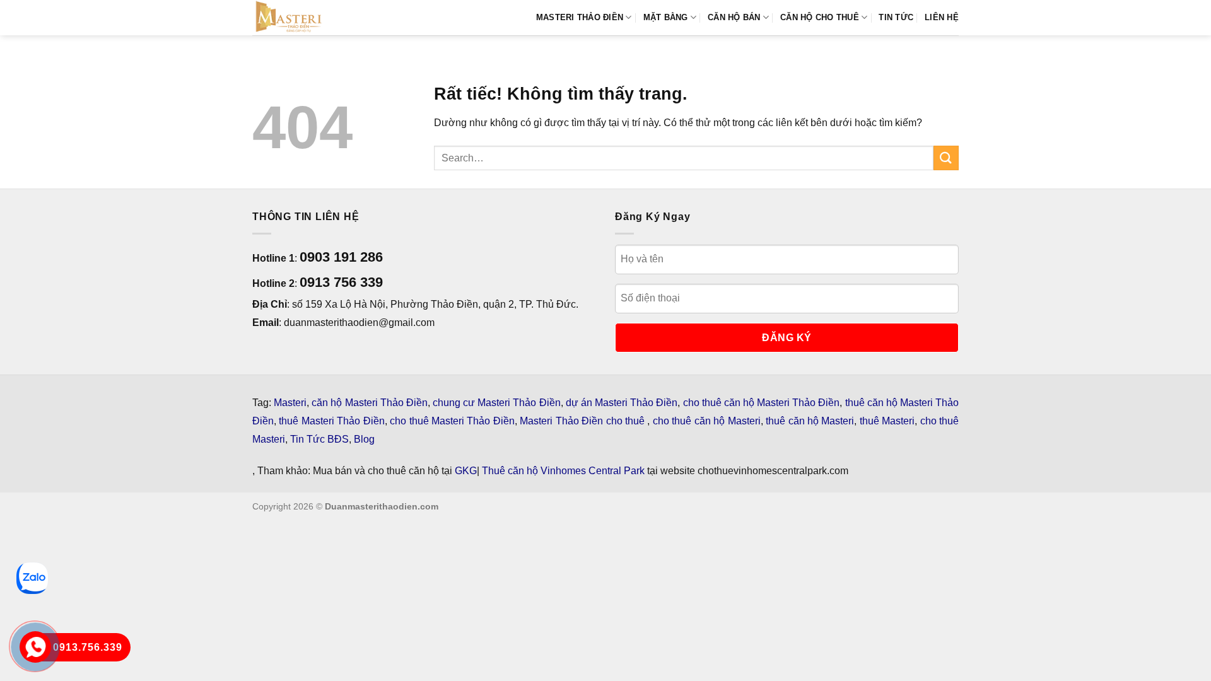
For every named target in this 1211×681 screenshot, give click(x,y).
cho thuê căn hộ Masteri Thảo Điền (761, 402)
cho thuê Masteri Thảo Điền (452, 421)
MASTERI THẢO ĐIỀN (579, 17)
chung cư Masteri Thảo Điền (497, 402)
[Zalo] (32, 578)
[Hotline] (35, 646)
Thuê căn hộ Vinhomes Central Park (563, 470)
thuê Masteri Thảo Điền (331, 421)
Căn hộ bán (734, 17)
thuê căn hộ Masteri (810, 421)
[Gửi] (946, 158)
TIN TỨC (896, 17)
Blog (364, 439)
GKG (466, 470)
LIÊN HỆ (942, 17)
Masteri (290, 402)
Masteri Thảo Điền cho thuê (583, 421)
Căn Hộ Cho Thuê (819, 17)
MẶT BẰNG (665, 17)
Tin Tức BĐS (319, 439)
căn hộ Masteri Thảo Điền (370, 402)
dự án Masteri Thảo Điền (622, 402)
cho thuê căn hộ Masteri (707, 421)
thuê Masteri (887, 421)
